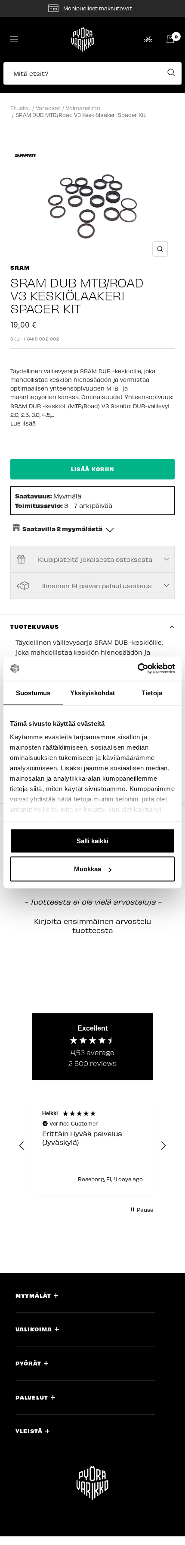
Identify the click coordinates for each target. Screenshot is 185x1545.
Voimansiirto (83, 107)
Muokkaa (87, 869)
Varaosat (48, 107)
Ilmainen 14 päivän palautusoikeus (97, 586)
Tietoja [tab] (152, 692)
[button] (92, 77)
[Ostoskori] (170, 39)
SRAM (20, 267)
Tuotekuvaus (34, 626)
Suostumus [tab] (33, 692)
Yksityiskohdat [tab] (92, 692)
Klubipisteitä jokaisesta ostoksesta (95, 559)
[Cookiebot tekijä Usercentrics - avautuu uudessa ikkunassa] (137, 669)
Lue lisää (23, 423)
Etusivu (20, 107)
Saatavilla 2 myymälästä (62, 529)
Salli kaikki (92, 840)
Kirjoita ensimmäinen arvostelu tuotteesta (92, 925)
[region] (92, 1146)
